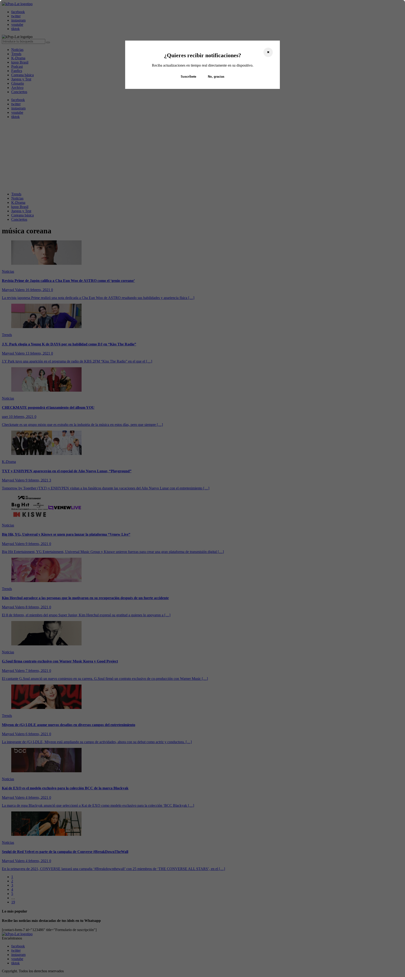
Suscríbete (188, 76)
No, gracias (216, 76)
